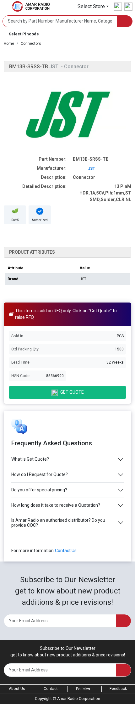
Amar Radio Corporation (78, 698)
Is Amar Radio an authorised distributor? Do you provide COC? (58, 523)
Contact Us (66, 550)
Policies (83, 689)
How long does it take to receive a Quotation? (55, 505)
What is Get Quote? (30, 459)
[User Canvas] (118, 7)
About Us (17, 688)
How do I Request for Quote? (39, 474)
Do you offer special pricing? (39, 489)
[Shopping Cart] (128, 7)
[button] (93, 6)
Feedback (118, 688)
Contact (51, 688)
